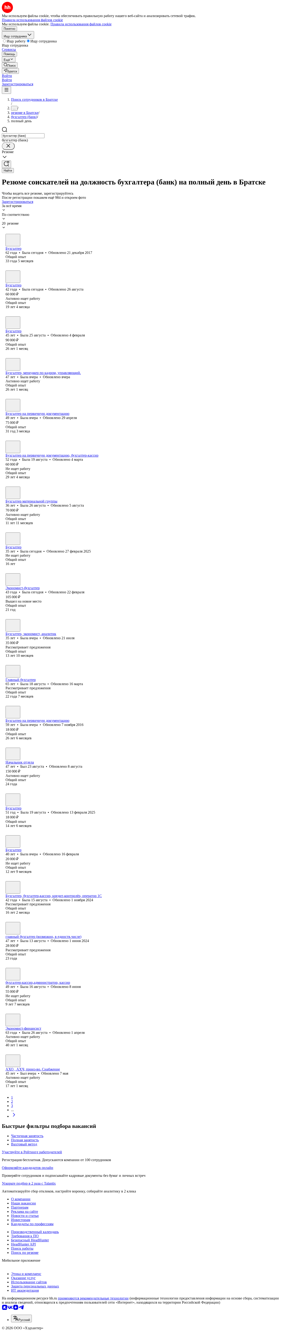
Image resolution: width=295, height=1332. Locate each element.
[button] (7, 76)
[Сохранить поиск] (6, 164)
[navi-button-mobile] (6, 90)
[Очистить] (8, 146)
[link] (10, 65)
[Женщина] (13, 240)
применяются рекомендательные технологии (93, 1298)
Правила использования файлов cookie (81, 24)
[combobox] (23, 135)
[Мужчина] (13, 754)
